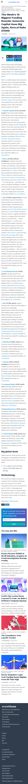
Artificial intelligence (20, 6)
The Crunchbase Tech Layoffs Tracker (11, 636)
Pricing (3, 759)
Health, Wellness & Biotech (8, 9)
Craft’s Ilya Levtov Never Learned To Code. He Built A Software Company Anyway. (14, 598)
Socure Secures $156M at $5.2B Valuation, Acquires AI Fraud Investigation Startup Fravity (14, 557)
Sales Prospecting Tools (7, 778)
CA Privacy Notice (6, 726)
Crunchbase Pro (5, 749)
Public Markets (22, 632)
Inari (4, 303)
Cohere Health (8, 434)
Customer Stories (6, 757)
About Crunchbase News (7, 712)
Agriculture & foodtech (7, 6)
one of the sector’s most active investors (13, 176)
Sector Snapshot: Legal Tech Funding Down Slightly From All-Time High (13, 677)
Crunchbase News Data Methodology (10, 714)
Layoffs (15, 632)
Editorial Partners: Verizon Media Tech (10, 709)
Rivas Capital (12, 334)
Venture (3, 12)
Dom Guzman (13, 501)
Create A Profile (5, 771)
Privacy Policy (5, 717)
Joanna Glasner (5, 682)
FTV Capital (14, 170)
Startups (18, 9)
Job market (9, 632)
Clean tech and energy (7, 7)
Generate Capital (6, 100)
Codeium (5, 362)
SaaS (5, 551)
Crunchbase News (6, 640)
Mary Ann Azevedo (6, 563)
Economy (3, 632)
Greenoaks (4, 354)
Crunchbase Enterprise (7, 752)
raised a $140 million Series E (17, 209)
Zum (4, 197)
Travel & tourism (20, 10)
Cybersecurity (17, 550)
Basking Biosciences (9, 409)
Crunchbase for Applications (8, 754)
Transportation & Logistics (8, 10)
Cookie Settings (5, 722)
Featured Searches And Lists (8, 766)
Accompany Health (9, 384)
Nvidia (3, 175)
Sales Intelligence (6, 773)
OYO (4, 466)
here (18, 87)
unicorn (7, 504)
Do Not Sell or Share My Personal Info (10, 724)
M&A (2, 551)
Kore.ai (5, 159)
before (12, 118)
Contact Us (4, 743)
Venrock (13, 398)
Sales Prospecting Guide (7, 775)
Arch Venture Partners (11, 399)
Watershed (6, 342)
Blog (3, 740)
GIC (7, 212)
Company (4, 733)
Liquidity (15, 671)
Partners (4, 738)
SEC (17, 125)
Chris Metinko (5, 34)
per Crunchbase (20, 194)
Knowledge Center (6, 768)
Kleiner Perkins (6, 376)
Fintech (24, 550)
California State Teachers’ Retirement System (13, 137)
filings (21, 125)
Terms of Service (6, 719)
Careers (4, 735)
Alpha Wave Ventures (17, 285)
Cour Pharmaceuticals (10, 271)
